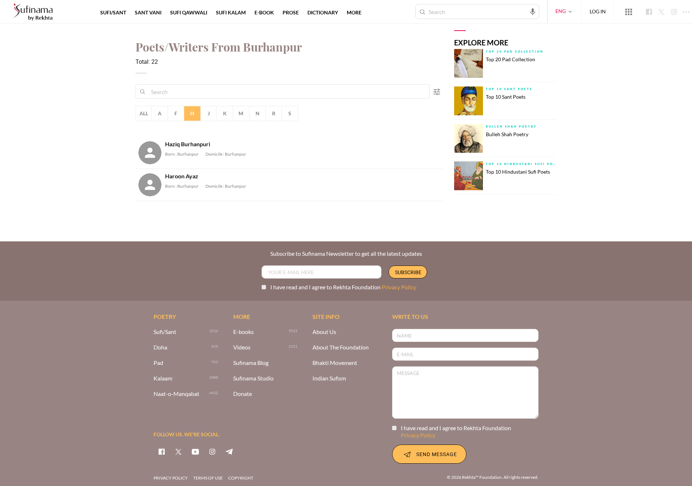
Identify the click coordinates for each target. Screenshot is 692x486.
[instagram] (212, 451)
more (354, 12)
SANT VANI (148, 12)
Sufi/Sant (165, 332)
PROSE (291, 12)
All (143, 113)
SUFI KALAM (231, 12)
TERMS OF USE (208, 478)
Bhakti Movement (334, 363)
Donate (242, 394)
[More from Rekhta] (628, 11)
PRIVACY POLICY (171, 478)
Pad (158, 363)
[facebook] (161, 451)
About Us (324, 332)
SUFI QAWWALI (188, 12)
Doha (160, 347)
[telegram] (229, 451)
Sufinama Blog (251, 363)
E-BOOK (264, 12)
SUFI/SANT (113, 12)
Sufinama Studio (253, 378)
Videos (241, 347)
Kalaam (163, 378)
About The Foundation (340, 347)
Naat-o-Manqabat (176, 394)
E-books (243, 332)
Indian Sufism (329, 378)
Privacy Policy (399, 287)
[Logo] (33, 12)
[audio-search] (533, 11)
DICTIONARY (322, 12)
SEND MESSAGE (436, 454)
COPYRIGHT (240, 478)
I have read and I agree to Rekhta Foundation (343, 287)
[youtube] (195, 451)
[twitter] (178, 451)
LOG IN (598, 11)
